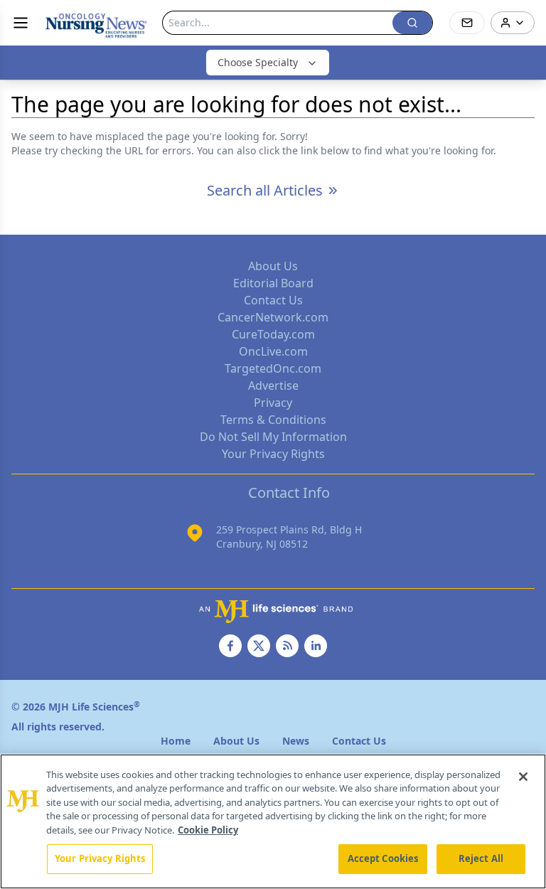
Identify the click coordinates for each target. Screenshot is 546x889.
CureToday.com (273, 334)
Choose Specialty (258, 62)
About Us (273, 266)
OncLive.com (273, 351)
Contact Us (273, 300)
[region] (273, 821)
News (295, 740)
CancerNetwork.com (273, 317)
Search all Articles (265, 190)
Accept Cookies (383, 858)
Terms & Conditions (273, 419)
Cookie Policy (208, 830)
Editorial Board (273, 283)
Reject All (481, 858)
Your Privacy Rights (273, 454)
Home (176, 740)
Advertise (273, 385)
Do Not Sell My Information (273, 437)
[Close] (523, 776)
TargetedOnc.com (273, 368)
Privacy (273, 402)
